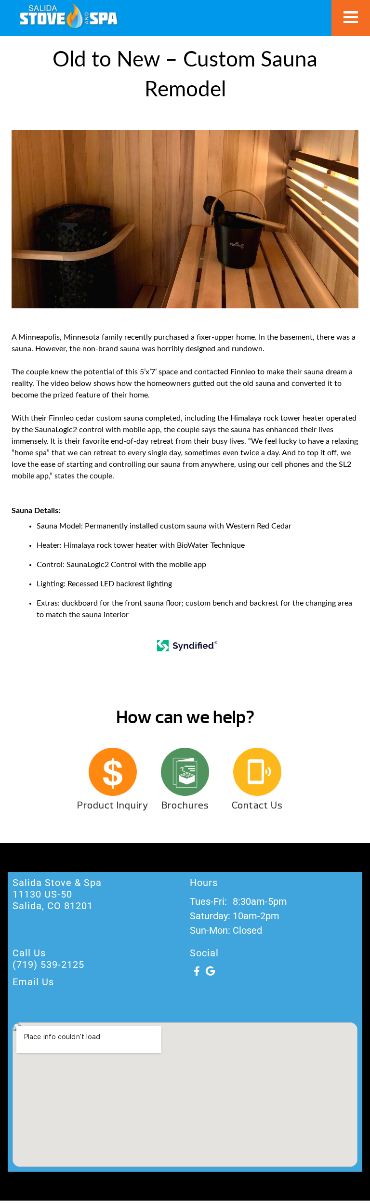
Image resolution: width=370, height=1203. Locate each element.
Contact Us (257, 805)
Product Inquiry (112, 805)
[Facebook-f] (196, 971)
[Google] (210, 971)
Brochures (185, 805)
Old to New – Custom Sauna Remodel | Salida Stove (68, 15)
